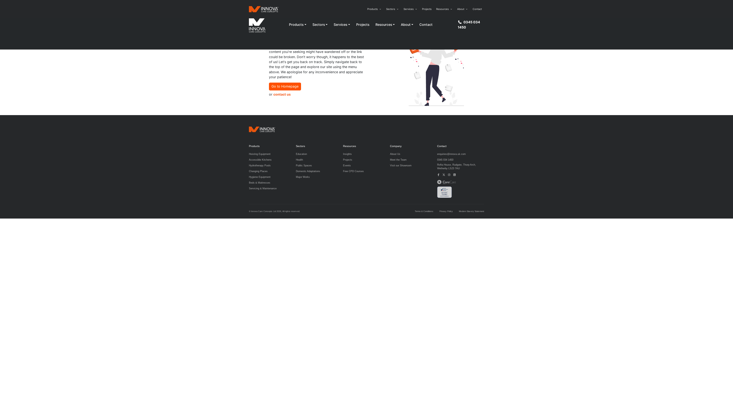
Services (340, 25)
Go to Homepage (285, 86)
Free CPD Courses (353, 171)
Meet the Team (398, 159)
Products (296, 25)
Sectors (318, 25)
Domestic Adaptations (308, 171)
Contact (477, 9)
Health (299, 159)
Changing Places (258, 171)
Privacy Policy (446, 211)
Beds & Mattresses (259, 182)
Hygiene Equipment (259, 177)
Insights (347, 154)
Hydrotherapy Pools (260, 165)
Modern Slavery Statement (471, 211)
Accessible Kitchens (260, 159)
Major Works (303, 177)
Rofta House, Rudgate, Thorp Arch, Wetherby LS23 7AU (456, 166)
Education (301, 154)
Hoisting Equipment (259, 154)
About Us (395, 154)
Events (347, 165)
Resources (383, 25)
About (406, 25)
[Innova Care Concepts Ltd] (262, 129)
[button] (374, 9)
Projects (427, 9)
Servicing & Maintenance (263, 188)
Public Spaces (304, 165)
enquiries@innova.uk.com (451, 154)
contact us (282, 94)
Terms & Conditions (424, 211)
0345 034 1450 (469, 24)
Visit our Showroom (401, 165)
